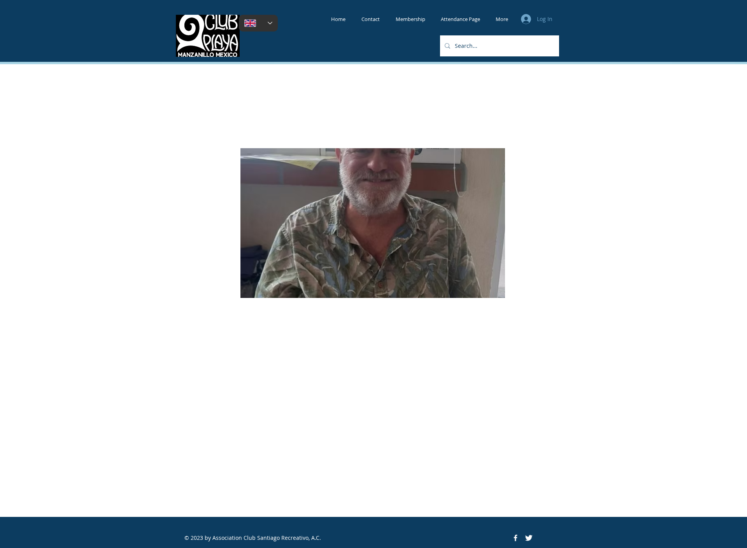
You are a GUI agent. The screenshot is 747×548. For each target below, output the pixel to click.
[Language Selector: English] (258, 23)
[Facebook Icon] (515, 538)
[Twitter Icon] (528, 538)
